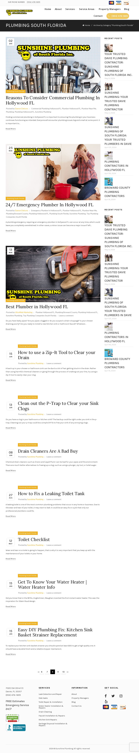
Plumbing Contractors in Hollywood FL (116, 166)
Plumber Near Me (88, 108)
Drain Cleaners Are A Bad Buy (48, 451)
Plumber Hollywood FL (71, 108)
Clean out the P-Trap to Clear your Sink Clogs (58, 406)
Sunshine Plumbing (43, 112)
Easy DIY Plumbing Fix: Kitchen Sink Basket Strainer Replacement (55, 632)
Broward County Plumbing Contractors (117, 192)
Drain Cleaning (45, 712)
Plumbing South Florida (15, 91)
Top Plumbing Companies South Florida (39, 315)
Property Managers (110, 9)
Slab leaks (43, 698)
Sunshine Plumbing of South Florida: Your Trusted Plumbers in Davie (118, 135)
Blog (126, 9)
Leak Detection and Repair (50, 694)
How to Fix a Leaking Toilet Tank (51, 493)
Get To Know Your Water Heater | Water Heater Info (52, 584)
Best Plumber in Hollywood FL (37, 306)
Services (70, 9)
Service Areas (86, 9)
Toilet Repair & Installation (50, 702)
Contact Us (77, 706)
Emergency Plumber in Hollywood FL (46, 210)
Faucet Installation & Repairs (52, 716)
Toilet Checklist (34, 539)
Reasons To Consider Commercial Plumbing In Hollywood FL (53, 100)
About (58, 9)
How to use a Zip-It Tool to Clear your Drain (56, 355)
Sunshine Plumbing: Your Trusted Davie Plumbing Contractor (116, 101)
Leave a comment (66, 315)
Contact (98, 15)
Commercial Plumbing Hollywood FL (46, 108)
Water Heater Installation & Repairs (51, 707)
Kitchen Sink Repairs (48, 720)
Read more (11, 129)
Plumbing (10, 112)
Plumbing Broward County (17, 213)
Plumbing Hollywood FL (24, 112)
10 (63, 671)
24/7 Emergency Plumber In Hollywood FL (49, 205)
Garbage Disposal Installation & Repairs (53, 724)
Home (48, 9)
